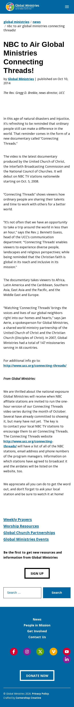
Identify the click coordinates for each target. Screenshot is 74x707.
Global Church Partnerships (29, 532)
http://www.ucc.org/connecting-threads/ (34, 365)
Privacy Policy (40, 693)
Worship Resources (21, 526)
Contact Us (37, 637)
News (37, 619)
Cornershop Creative (28, 697)
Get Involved (37, 631)
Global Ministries (21, 79)
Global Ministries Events (26, 539)
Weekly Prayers (17, 519)
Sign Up (37, 573)
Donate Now (37, 676)
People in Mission (37, 625)
